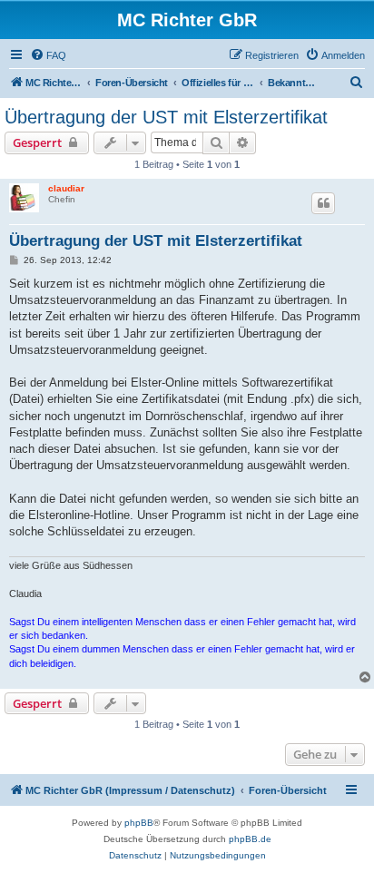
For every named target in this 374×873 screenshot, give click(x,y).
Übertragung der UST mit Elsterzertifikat (166, 117)
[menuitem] (48, 55)
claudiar (66, 188)
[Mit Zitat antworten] (323, 203)
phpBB (138, 823)
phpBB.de (250, 839)
